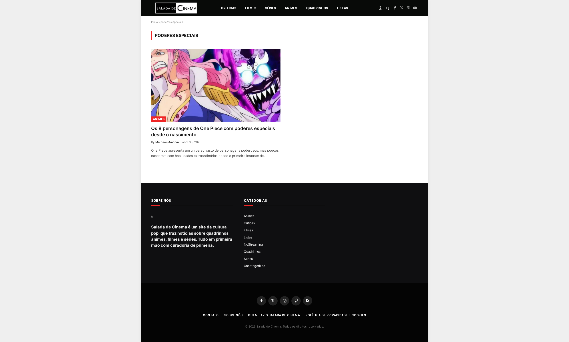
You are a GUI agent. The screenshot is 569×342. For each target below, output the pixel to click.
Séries (270, 8)
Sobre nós (233, 315)
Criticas (228, 8)
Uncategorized (254, 266)
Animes (291, 8)
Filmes (250, 8)
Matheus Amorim (167, 142)
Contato (211, 315)
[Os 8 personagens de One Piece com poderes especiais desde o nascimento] (215, 85)
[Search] (387, 8)
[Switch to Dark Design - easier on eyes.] (380, 8)
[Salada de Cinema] (176, 8)
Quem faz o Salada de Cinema (274, 315)
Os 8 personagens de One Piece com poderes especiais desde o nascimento (213, 132)
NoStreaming (253, 244)
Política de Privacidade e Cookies (336, 315)
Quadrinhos (317, 8)
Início (154, 22)
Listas (342, 8)
